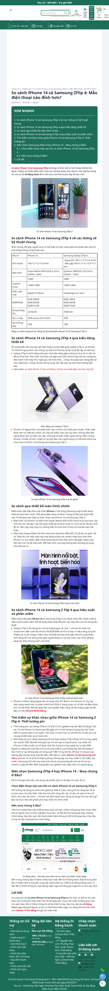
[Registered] (85, 967)
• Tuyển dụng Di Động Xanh (17, 939)
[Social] (81, 956)
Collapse (94, 111)
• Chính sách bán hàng (17, 949)
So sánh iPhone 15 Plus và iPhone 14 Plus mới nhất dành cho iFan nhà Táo (59, 369)
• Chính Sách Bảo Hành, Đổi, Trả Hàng (19, 955)
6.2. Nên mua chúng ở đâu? (32, 155)
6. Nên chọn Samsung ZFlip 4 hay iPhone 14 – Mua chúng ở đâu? (50, 145)
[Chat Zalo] (102, 976)
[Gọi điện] (102, 969)
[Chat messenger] (102, 983)
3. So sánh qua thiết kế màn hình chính (36, 130)
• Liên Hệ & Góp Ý (18, 943)
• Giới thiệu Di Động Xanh (19, 933)
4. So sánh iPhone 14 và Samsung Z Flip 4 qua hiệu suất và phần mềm (53, 134)
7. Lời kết (19, 159)
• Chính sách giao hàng (18, 971)
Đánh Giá (27, 89)
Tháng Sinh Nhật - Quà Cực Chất (54, 3)
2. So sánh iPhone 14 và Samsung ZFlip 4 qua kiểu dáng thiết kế (50, 127)
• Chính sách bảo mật (20, 966)
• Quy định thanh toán (17, 961)
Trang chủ (15, 89)
